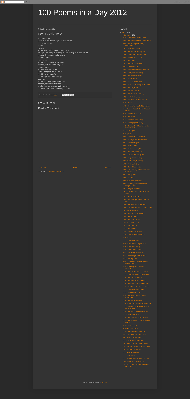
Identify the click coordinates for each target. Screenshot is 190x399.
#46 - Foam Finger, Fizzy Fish (133, 214)
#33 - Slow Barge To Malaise (133, 253)
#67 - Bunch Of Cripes (131, 143)
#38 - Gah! (127, 238)
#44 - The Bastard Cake (131, 219)
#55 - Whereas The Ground (133, 181)
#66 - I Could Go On (130, 146)
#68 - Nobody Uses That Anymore (135, 140)
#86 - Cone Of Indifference (132, 82)
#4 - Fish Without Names (132, 349)
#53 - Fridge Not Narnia (131, 189)
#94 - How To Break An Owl (133, 58)
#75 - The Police (129, 117)
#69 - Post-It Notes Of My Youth (134, 137)
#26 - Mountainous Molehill (133, 277)
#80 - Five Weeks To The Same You (135, 100)
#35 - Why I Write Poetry (131, 247)
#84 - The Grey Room (131, 88)
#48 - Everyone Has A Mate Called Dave (137, 207)
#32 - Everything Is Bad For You (134, 256)
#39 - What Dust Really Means (134, 235)
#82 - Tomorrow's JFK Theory (133, 94)
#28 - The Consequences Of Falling (135, 271)
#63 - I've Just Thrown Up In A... (134, 155)
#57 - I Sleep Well (129, 175)
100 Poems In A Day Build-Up (133, 362)
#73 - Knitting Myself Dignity (133, 123)
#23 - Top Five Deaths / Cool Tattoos (136, 286)
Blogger (104, 382)
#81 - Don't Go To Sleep (131, 97)
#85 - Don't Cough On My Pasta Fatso (136, 85)
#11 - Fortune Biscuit (130, 328)
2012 (124, 32)
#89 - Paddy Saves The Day (133, 73)
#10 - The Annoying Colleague (134, 331)
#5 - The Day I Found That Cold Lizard (136, 346)
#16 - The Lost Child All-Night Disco (135, 311)
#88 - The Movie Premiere (132, 76)
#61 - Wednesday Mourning (133, 161)
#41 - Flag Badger (129, 229)
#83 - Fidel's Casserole (131, 91)
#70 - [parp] (127, 134)
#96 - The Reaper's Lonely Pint (134, 52)
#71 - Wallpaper (129, 131)
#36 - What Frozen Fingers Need (134, 244)
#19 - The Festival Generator (133, 300)
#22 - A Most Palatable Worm (133, 290)
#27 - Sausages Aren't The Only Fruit (136, 274)
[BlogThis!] (65, 95)
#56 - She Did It (128, 178)
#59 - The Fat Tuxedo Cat (132, 167)
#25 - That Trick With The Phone (134, 281)
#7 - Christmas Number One (133, 340)
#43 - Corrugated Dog (131, 223)
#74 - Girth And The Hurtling (133, 120)
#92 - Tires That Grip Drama (133, 64)
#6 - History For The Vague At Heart (135, 343)
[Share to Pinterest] (72, 95)
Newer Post (43, 167)
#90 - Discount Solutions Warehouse (136, 70)
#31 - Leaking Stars (130, 259)
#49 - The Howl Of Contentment (134, 204)
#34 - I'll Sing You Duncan (132, 250)
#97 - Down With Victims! (132, 49)
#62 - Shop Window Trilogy (132, 158)
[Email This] (63, 95)
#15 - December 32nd (131, 314)
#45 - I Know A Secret (130, 216)
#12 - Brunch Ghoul (130, 325)
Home (75, 167)
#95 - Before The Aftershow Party (134, 55)
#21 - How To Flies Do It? (132, 293)
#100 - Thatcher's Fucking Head (134, 38)
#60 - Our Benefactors (131, 164)
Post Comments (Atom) (56, 171)
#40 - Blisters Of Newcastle (132, 232)
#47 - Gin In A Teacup (130, 210)
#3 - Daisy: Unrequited (131, 352)
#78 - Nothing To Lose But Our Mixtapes (137, 106)
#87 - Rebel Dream (130, 79)
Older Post (107, 167)
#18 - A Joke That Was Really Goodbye (137, 304)
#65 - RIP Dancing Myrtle (132, 149)
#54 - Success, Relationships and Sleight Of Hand (135, 185)
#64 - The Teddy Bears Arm (132, 152)
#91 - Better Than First (131, 67)
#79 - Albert (127, 103)
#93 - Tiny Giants (129, 61)
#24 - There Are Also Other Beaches (136, 284)
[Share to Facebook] (70, 95)
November (127, 35)
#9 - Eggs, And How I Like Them (134, 334)
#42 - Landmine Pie (130, 226)
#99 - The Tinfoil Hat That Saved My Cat (137, 41)
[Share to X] (68, 95)
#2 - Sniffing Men (129, 355)
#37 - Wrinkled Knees (131, 241)
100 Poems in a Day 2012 (82, 12)
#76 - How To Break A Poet (132, 114)
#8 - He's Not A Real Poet (132, 337)
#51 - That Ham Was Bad (132, 197)
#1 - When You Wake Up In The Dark (136, 358)
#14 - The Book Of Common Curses (135, 317)
